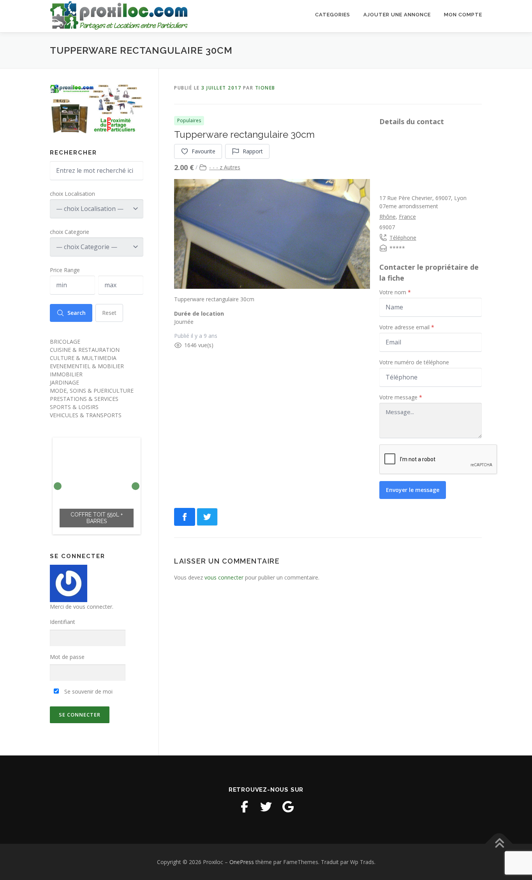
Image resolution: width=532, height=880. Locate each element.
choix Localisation (72, 193)
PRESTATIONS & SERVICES (84, 398)
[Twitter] (266, 807)
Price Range (65, 270)
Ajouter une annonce (397, 15)
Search (76, 312)
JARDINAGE (64, 382)
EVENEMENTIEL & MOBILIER (87, 366)
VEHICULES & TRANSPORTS (86, 415)
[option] (96, 486)
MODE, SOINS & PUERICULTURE (92, 390)
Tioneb (265, 87)
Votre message (400, 397)
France (407, 216)
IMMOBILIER (66, 374)
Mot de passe (67, 656)
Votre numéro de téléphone (414, 362)
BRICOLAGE (65, 341)
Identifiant (62, 621)
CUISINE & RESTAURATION (85, 349)
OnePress (241, 862)
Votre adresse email (406, 327)
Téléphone (402, 237)
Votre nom (395, 292)
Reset (109, 312)
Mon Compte (463, 15)
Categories (332, 15)
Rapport (253, 151)
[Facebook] (244, 807)
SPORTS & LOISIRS (74, 407)
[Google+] (288, 807)
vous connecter (223, 577)
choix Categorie (69, 231)
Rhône (387, 216)
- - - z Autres (224, 167)
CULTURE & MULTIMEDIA (83, 358)
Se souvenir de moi (88, 691)
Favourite (203, 151)
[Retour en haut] (499, 843)
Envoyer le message (412, 490)
